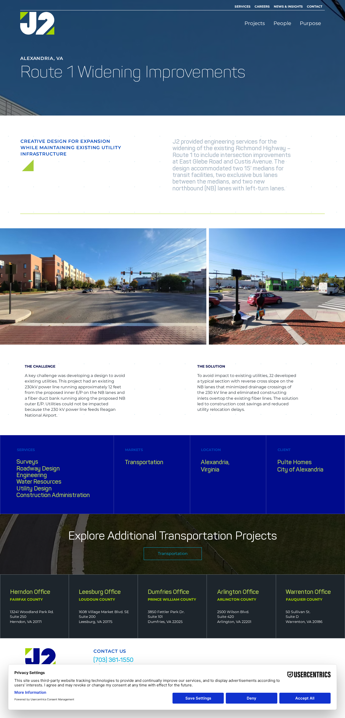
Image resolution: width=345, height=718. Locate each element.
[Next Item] (336, 286)
